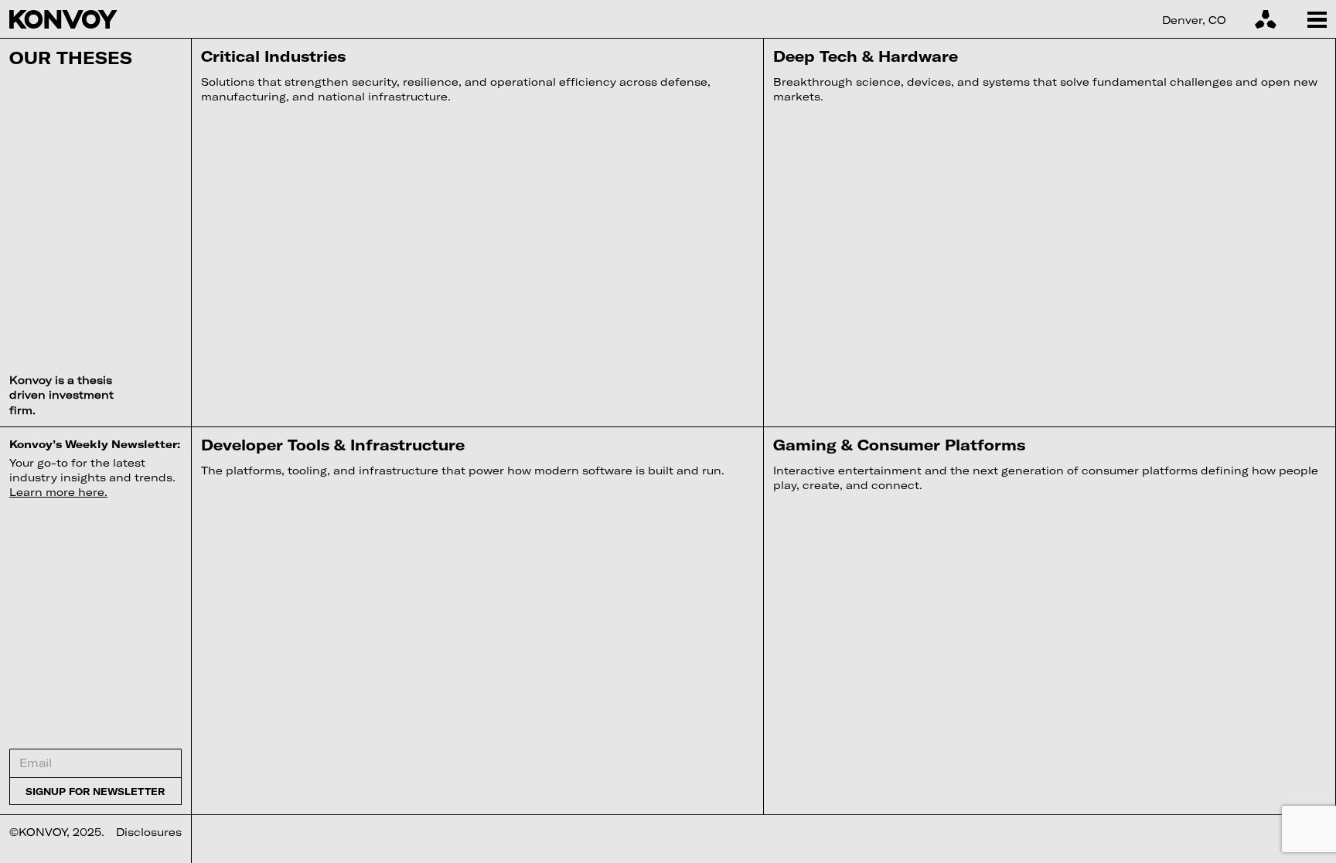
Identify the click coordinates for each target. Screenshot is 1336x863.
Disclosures (149, 831)
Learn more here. (58, 491)
